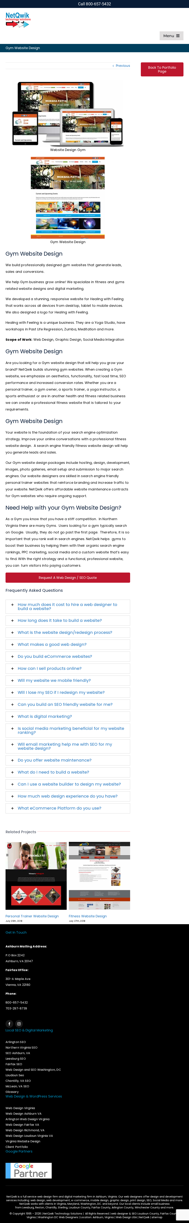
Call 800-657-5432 (94, 4)
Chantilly (51, 1207)
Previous (123, 65)
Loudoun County (79, 1207)
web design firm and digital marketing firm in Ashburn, (72, 1196)
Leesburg (28, 1207)
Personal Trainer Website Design (32, 916)
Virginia (61, 1204)
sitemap (157, 1217)
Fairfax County (101, 1207)
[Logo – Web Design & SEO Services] (18, 13)
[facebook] (9, 1024)
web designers (133, 1196)
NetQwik (144, 1217)
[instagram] (19, 1024)
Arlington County (122, 1207)
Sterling (63, 1207)
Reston (39, 1207)
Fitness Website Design (88, 916)
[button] (68, 607)
